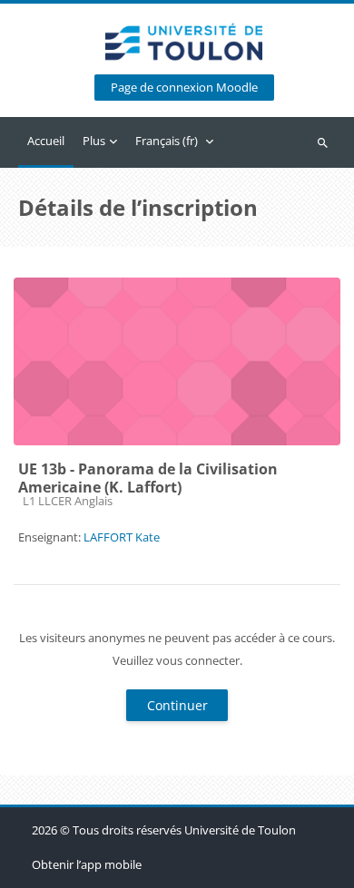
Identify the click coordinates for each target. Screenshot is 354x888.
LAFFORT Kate (122, 537)
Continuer (177, 705)
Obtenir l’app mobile (87, 864)
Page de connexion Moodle (184, 87)
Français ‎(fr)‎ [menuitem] (166, 140)
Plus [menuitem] (94, 140)
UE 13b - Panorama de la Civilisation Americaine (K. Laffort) (148, 478)
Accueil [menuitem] (45, 140)
